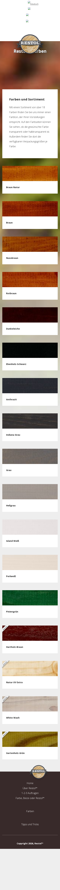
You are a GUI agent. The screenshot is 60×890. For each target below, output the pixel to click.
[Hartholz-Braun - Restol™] (30, 633)
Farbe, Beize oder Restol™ (30, 798)
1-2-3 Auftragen (30, 793)
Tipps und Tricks (30, 824)
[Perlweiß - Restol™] (30, 562)
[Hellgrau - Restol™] (30, 491)
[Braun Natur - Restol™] (30, 173)
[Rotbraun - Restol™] (30, 279)
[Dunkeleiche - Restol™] (30, 315)
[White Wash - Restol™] (30, 704)
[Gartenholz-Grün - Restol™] (30, 739)
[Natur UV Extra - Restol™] (30, 668)
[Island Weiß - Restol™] (30, 527)
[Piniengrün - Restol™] (30, 597)
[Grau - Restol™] (30, 456)
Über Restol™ (30, 788)
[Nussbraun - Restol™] (30, 244)
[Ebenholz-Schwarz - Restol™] (30, 350)
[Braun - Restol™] (30, 208)
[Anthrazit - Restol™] (30, 385)
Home (30, 783)
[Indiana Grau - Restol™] (30, 421)
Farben (30, 811)
